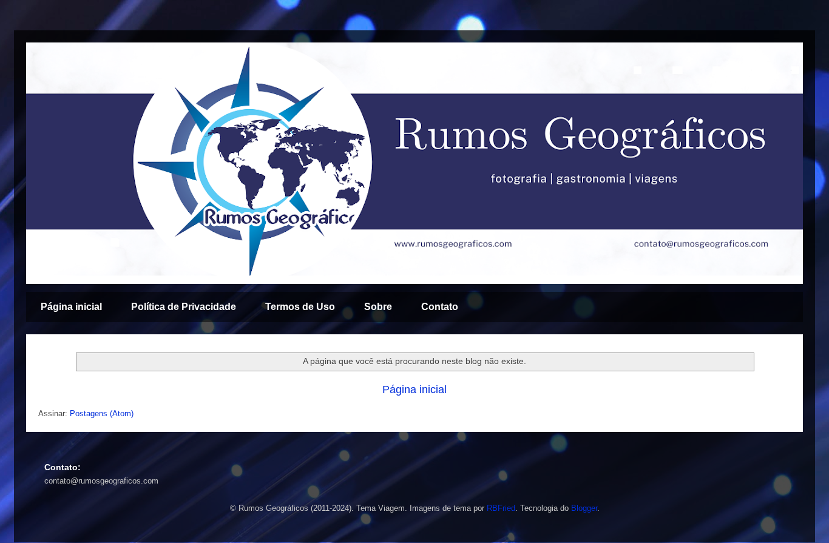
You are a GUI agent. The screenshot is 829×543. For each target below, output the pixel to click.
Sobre (378, 307)
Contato (439, 307)
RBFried (501, 508)
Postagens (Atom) (102, 413)
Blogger (584, 508)
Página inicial (71, 307)
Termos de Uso (300, 307)
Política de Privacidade (183, 307)
